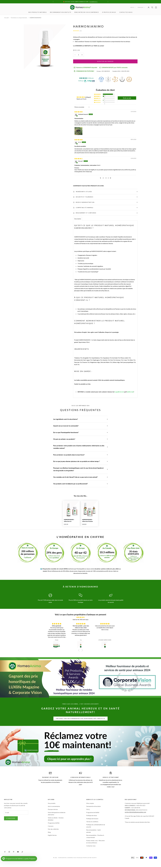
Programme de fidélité (92, 812)
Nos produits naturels (38, 12)
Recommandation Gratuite (60, 12)
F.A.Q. (88, 809)
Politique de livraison (92, 818)
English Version (52, 835)
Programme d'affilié (53, 823)
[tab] (77, 219)
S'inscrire (10, 818)
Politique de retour (91, 815)
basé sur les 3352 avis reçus (80, 619)
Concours (50, 826)
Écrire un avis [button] (127, 98)
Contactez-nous (125, 12)
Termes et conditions (92, 821)
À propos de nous (109, 12)
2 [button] (103, 178)
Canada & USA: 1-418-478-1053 (120, 71)
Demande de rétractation (93, 806)
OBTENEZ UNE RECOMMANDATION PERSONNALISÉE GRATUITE (80, 718)
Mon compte (90, 803)
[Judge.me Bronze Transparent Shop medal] (115, 79)
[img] (78, 112)
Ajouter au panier (105, 61)
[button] (97, 94)
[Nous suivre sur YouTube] (18, 852)
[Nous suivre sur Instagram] (9, 852)
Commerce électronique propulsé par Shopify (82, 857)
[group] (80, 746)
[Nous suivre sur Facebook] (5, 852)
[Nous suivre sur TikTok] (22, 852)
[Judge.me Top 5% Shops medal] (122, 79)
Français (140, 7)
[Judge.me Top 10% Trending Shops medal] (129, 79)
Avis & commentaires (54, 806)
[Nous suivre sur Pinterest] (13, 852)
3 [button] (105, 178)
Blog (49, 832)
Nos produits (51, 803)
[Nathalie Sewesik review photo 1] (78, 131)
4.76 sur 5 (88, 97)
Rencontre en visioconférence (86, 12)
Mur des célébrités (53, 829)
